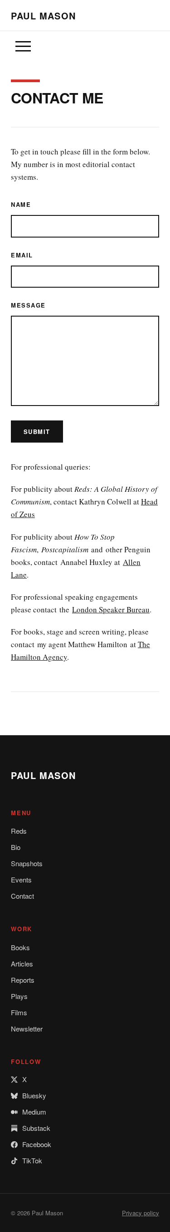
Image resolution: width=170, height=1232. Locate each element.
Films (19, 1012)
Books (20, 947)
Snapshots (27, 863)
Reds (19, 830)
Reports (22, 980)
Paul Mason (43, 15)
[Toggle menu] (23, 46)
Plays (19, 996)
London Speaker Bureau (111, 609)
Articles (22, 963)
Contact (22, 896)
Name (21, 204)
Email (22, 255)
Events (21, 879)
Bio (15, 847)
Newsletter (27, 1028)
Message (28, 305)
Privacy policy (140, 1213)
